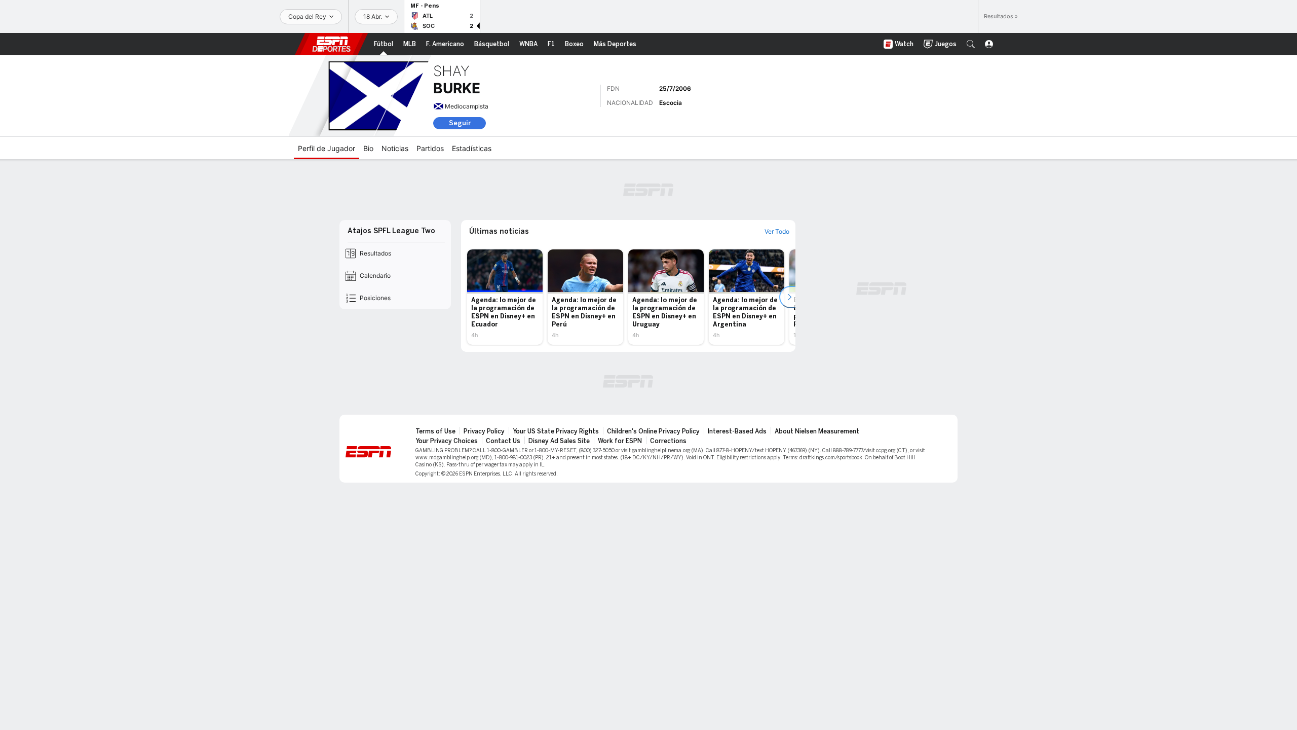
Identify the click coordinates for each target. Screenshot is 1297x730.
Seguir (460, 123)
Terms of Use (435, 431)
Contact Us (503, 441)
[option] (505, 297)
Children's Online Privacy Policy (653, 431)
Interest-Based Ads (737, 431)
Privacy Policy (484, 431)
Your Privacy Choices (446, 441)
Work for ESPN (620, 441)
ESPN (331, 44)
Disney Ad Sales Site (559, 441)
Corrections (668, 441)
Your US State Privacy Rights (556, 431)
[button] (971, 44)
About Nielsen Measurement (817, 431)
